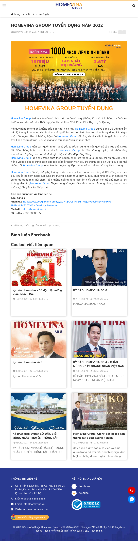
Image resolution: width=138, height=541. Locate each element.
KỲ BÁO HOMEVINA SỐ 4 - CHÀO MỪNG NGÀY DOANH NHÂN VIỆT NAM (98, 364)
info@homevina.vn (34, 504)
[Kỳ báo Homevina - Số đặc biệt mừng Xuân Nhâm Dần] (38, 267)
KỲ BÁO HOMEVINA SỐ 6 (90, 290)
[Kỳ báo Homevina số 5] (38, 339)
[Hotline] (132, 490)
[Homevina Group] (69, 6)
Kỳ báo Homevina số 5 (27, 362)
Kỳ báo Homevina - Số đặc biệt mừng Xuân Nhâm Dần (37, 292)
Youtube (83, 492)
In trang (56, 225)
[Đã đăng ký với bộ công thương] (86, 504)
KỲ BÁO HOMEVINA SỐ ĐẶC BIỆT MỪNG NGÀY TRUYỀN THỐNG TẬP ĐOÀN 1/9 (35, 436)
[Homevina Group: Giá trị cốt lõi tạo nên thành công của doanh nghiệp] (99, 411)
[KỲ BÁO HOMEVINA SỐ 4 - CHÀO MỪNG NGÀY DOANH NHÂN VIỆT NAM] (99, 339)
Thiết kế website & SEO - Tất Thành (83, 530)
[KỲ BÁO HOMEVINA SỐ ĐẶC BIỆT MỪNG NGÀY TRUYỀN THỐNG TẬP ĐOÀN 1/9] (38, 411)
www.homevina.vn (37, 509)
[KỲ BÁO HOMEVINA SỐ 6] (99, 267)
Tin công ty (43, 14)
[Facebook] (131, 499)
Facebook (84, 486)
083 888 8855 (36, 498)
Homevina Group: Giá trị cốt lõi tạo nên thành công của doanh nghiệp (99, 435)
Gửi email (41, 225)
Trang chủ (19, 14)
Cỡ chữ (113, 32)
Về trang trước (21, 225)
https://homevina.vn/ (34, 209)
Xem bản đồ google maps (31, 517)
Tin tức (31, 14)
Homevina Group (21, 118)
